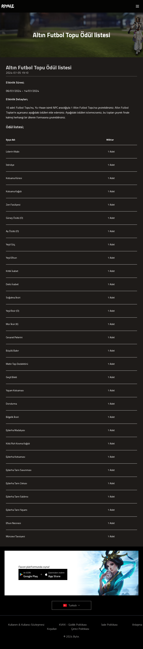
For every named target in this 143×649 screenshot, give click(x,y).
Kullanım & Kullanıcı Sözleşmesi (26, 624)
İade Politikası (109, 624)
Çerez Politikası (80, 629)
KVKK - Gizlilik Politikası (73, 624)
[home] (7, 6)
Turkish (72, 605)
